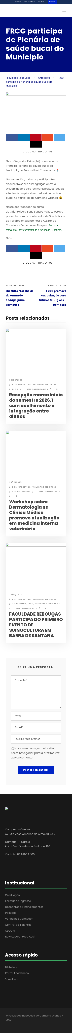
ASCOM (10, 931)
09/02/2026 (15, 380)
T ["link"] (27, 212)
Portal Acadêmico (29, 2)
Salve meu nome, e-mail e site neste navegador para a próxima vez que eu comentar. (35, 752)
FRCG (15, 389)
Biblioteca (18, 2)
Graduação (12, 895)
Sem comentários (37, 389)
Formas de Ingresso (18, 901)
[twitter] (19, 1024)
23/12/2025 (15, 482)
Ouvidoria (52, 2)
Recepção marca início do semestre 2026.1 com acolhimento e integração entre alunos (36, 405)
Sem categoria (21, 491)
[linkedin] (13, 1024)
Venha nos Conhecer (19, 919)
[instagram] (24, 1024)
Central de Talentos (18, 925)
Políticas (10, 913)
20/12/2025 (15, 594)
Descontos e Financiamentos (24, 907)
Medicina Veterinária (47, 603)
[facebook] (7, 1024)
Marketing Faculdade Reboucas (37, 384)
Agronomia (19, 603)
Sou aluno (41, 2)
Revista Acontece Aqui (19, 937)
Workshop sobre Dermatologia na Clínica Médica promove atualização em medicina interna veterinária (34, 515)
